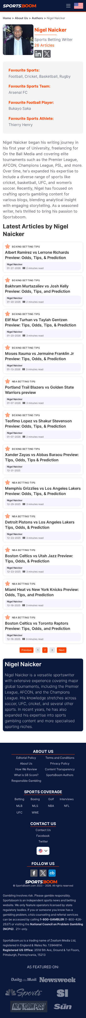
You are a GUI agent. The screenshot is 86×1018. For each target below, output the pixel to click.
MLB (19, 806)
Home (7, 18)
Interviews (67, 799)
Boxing (35, 799)
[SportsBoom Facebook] (34, 873)
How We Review (26, 769)
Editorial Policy (26, 757)
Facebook (43, 835)
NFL (67, 806)
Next (61, 650)
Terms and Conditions (59, 757)
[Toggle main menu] (68, 6)
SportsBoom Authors (59, 775)
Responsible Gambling (26, 780)
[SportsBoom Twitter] (43, 873)
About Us (21, 18)
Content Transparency (60, 769)
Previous (27, 650)
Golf (51, 799)
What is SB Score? (26, 775)
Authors (37, 18)
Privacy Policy (60, 763)
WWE (35, 812)
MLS (35, 806)
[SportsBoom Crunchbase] (52, 873)
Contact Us (43, 830)
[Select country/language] (43, 851)
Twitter (43, 841)
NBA (51, 806)
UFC (19, 812)
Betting (19, 799)
